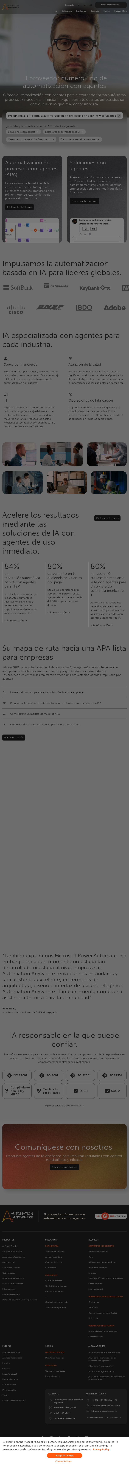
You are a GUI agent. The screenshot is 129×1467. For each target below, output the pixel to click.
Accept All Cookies (64, 1455)
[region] (64, 1452)
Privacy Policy (101, 1449)
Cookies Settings (63, 1461)
